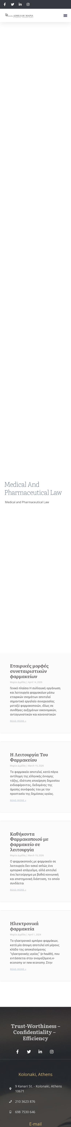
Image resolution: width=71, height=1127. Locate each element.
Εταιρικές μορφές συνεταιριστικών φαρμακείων (29, 670)
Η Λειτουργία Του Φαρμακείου (29, 757)
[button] (65, 15)
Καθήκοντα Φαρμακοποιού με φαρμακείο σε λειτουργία (29, 842)
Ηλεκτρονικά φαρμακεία (24, 926)
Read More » (18, 721)
